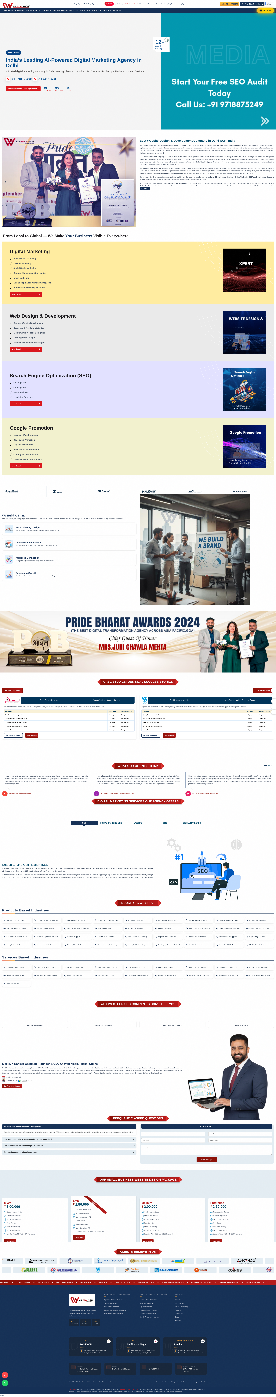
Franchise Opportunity (254, 4)
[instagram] (81, 1330)
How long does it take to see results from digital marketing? (28, 1139)
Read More (145, 189)
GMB (165, 812)
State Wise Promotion (147, 1303)
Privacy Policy (170, 1382)
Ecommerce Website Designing (115, 1310)
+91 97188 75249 (21, 79)
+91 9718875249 (231, 4)
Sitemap (194, 1382)
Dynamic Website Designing (113, 1300)
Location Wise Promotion (148, 1300)
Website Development (111, 1307)
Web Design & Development (13, 10)
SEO (84, 812)
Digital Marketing (32, 10)
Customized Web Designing (113, 1313)
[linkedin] (86, 1330)
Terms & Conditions (183, 1382)
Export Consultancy (181, 1307)
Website (138, 812)
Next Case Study (264, 690)
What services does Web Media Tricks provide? (23, 1127)
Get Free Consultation (12, 1075)
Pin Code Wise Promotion (148, 1310)
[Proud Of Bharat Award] (69, 182)
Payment (178, 1320)
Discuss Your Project (13, 735)
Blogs (177, 1317)
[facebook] (71, 1330)
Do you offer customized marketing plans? (21, 1152)
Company (116, 10)
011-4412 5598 (47, 79)
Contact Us (179, 1313)
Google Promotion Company (149, 1317)
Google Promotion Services (89, 10)
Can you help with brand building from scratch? (23, 1146)
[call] (5, 1375)
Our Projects (179, 1303)
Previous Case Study (12, 690)
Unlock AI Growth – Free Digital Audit (22, 88)
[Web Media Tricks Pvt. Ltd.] (16, 6)
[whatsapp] (5, 1383)
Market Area (203, 1382)
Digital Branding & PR (111, 812)
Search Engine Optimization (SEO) (65, 10)
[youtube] (91, 1330)
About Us (178, 1300)
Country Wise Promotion (148, 1313)
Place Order (10, 1230)
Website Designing (110, 1303)
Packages (106, 10)
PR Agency (45, 10)
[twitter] (76, 1330)
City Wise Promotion (146, 1307)
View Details (17, 294)
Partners (178, 1310)
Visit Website (32, 735)
